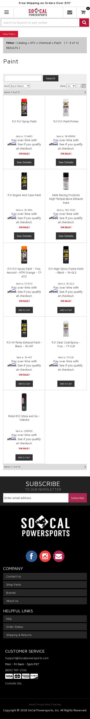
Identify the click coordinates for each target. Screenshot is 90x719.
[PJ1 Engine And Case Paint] (24, 181)
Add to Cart (24, 310)
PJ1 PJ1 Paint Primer (66, 121)
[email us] (70, 12)
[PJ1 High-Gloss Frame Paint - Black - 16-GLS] (66, 257)
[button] (45, 22)
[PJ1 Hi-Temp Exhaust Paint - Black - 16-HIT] (24, 331)
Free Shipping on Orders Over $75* (45, 3)
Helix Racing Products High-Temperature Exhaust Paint (66, 198)
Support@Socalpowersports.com (27, 658)
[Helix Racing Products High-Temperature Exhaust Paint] (66, 181)
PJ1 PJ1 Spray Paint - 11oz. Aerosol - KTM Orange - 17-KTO (24, 272)
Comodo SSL (13, 683)
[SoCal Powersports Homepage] (38, 12)
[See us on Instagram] (45, 556)
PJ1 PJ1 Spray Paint (24, 121)
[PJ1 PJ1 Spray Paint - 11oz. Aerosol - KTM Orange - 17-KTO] (24, 257)
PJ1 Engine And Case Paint (24, 195)
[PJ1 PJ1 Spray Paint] (24, 107)
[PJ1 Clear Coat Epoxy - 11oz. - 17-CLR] (66, 331)
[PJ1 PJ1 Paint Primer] (66, 107)
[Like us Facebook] (31, 556)
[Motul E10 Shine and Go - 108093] (24, 404)
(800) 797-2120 (16, 670)
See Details (24, 162)
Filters (12, 34)
